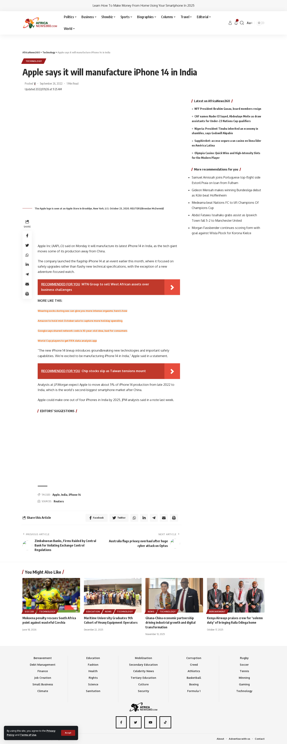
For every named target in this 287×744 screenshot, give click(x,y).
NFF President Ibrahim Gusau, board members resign (227, 108)
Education (93, 611)
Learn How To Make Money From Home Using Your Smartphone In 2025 (143, 5)
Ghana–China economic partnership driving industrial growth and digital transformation (170, 622)
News (108, 611)
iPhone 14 (75, 494)
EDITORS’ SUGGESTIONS (57, 411)
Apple (56, 494)
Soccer (29, 611)
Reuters (59, 501)
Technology (34, 61)
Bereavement (217, 611)
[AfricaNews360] (40, 23)
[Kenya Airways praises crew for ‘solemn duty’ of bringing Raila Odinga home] (236, 595)
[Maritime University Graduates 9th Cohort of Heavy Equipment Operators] (113, 595)
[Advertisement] (143, 34)
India (64, 494)
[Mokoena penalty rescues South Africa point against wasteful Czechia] (51, 595)
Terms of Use (28, 734)
